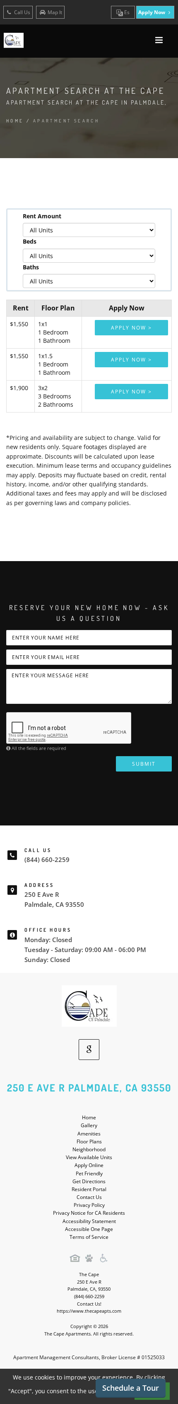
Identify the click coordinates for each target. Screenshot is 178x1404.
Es (126, 12)
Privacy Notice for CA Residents (89, 1212)
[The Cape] (89, 1005)
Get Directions (89, 1181)
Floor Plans (89, 1141)
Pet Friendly (89, 1173)
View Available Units (89, 1157)
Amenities (89, 1133)
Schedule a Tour (130, 1388)
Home (15, 121)
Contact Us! (89, 1304)
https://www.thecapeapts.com (89, 1311)
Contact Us (89, 1197)
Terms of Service (89, 1236)
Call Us (21, 12)
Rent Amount (42, 216)
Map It (55, 12)
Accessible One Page (89, 1229)
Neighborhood (89, 1149)
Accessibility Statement (89, 1221)
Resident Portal (89, 1189)
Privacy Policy (89, 1205)
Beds (29, 241)
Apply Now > (131, 327)
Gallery (89, 1125)
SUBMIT (144, 763)
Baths (31, 267)
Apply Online (89, 1165)
